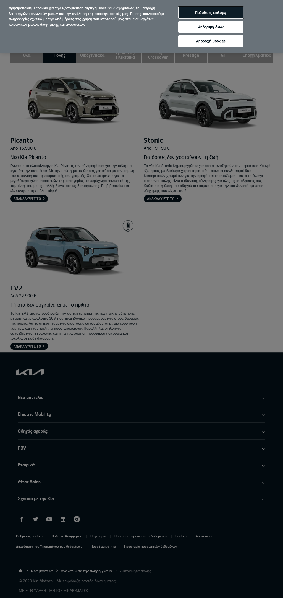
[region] (141, 26)
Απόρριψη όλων (211, 27)
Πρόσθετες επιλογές (210, 12)
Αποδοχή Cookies (211, 41)
